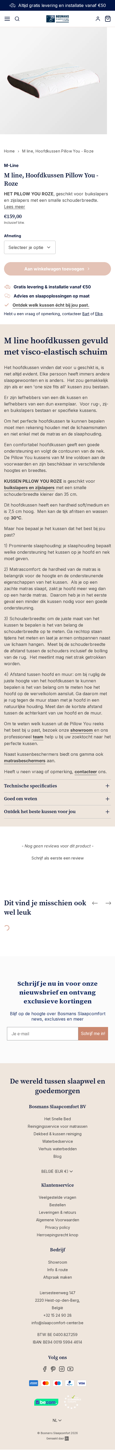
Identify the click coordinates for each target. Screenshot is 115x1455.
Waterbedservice (57, 1141)
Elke (99, 313)
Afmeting (12, 235)
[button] (57, 857)
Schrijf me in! (93, 1033)
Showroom (57, 1262)
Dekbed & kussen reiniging (58, 1134)
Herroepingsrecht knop (57, 1235)
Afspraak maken (57, 1277)
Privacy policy (57, 1227)
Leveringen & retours (57, 1212)
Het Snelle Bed (57, 1119)
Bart (85, 313)
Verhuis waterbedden (58, 1149)
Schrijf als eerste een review (58, 858)
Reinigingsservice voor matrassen (57, 1126)
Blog (57, 1156)
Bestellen (57, 1205)
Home (9, 151)
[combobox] (30, 247)
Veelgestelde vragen (57, 1197)
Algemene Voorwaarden (57, 1220)
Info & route (57, 1269)
